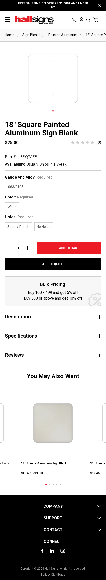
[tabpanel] (53, 432)
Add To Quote (53, 264)
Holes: (19, 217)
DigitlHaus (58, 574)
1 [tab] (53, 111)
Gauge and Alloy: (29, 177)
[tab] (46, 484)
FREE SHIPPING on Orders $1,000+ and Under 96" (53, 5)
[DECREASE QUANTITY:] (9, 248)
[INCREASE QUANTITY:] (27, 248)
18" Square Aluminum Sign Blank (44, 463)
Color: (19, 197)
